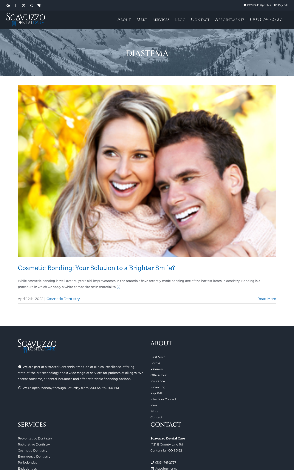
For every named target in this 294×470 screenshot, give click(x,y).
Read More (266, 299)
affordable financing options (109, 379)
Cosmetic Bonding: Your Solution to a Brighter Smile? (96, 268)
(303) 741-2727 (165, 462)
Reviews (156, 369)
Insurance (157, 381)
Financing (158, 387)
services (96, 373)
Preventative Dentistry (35, 438)
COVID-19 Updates (259, 5)
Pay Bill (283, 5)
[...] (118, 287)
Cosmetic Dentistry (63, 299)
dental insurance (60, 379)
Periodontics (27, 462)
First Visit (157, 357)
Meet (154, 405)
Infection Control (163, 399)
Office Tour (158, 375)
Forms (155, 363)
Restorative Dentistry (34, 444)
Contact (156, 417)
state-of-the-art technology (38, 373)
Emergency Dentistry (34, 456)
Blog (154, 411)
